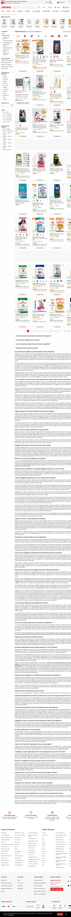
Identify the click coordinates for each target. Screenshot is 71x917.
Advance (5, 77)
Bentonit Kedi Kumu (5, 860)
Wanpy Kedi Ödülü (60, 867)
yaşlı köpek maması (34, 533)
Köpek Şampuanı (32, 852)
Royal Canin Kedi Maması (61, 835)
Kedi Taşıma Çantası (5, 848)
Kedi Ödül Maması (5, 846)
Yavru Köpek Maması (8, 40)
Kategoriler (4, 31)
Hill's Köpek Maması (51, 633)
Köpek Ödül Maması (6, 62)
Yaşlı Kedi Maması (18, 862)
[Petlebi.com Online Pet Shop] (6, 7)
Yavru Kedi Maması (5, 835)
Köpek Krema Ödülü (5, 865)
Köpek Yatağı (31, 850)
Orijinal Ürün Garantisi (6, 883)
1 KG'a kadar (6, 112)
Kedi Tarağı (17, 844)
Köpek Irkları (20, 888)
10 (57, 331)
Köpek (8, 11)
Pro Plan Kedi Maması (60, 832)
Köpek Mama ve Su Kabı (7, 66)
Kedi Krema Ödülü (5, 862)
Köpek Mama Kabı (32, 845)
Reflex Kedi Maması (60, 848)
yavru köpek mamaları (64, 391)
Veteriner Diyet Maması (6, 45)
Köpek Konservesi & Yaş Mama (33, 836)
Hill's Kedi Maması (59, 837)
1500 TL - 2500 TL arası (7, 137)
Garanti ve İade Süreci (39, 888)
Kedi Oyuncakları (4, 851)
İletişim (3, 891)
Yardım (58, 7)
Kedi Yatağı (17, 842)
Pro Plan (43, 832)
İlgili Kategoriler (5, 58)
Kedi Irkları (20, 885)
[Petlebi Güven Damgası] (30, 906)
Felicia (4, 93)
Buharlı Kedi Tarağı (19, 855)
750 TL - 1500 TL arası (7, 133)
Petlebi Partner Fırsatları (6, 885)
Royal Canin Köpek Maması (27, 633)
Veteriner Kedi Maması (33, 861)
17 (64, 331)
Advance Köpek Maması (61, 634)
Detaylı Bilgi (11, 915)
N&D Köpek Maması (27, 634)
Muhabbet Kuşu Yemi (32, 857)
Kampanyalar (46, 11)
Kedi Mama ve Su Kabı (19, 832)
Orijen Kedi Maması (60, 851)
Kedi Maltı (17, 853)
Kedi (3, 11)
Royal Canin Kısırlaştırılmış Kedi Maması (61, 857)
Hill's (4, 97)
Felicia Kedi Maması (60, 846)
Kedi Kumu (3, 842)
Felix (43, 865)
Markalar (27, 11)
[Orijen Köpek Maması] (59, 36)
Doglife (5, 87)
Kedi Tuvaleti (3, 853)
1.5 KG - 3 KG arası (7, 116)
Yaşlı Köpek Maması (7, 42)
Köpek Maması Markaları (5, 73)
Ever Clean (44, 860)
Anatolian (5, 79)
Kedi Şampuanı (18, 851)
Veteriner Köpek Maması (33, 863)
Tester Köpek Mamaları (6, 53)
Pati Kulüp (55, 11)
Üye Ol (43, 7)
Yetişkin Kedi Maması (5, 839)
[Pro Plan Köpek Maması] (38, 36)
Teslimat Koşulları (38, 885)
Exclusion (5, 91)
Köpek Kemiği (4, 68)
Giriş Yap (50, 7)
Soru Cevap (20, 883)
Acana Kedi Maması (60, 842)
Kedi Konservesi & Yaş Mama (7, 844)
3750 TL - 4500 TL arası (7, 143)
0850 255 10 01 (55, 880)
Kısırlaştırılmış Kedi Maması (6, 837)
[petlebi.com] (1, 14)
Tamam (60, 914)
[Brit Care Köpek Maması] (45, 36)
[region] (7, 96)
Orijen (43, 853)
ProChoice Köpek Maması (49, 634)
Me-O (43, 858)
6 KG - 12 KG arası (7, 120)
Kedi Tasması (18, 839)
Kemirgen (20, 11)
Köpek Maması (18, 858)
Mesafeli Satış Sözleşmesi (40, 883)
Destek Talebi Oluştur (56, 889)
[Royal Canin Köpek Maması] (18, 36)
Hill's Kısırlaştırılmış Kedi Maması (60, 861)
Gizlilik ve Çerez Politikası (40, 894)
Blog (19, 880)
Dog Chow (5, 85)
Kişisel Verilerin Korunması (40, 891)
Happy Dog (6, 95)
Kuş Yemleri (30, 854)
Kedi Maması (4, 832)
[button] (46, 56)
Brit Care (5, 83)
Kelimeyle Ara (5, 103)
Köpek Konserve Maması (7, 60)
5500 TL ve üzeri (7, 149)
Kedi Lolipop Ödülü (32, 866)
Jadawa (5, 99)
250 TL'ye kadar (7, 129)
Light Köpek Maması (7, 48)
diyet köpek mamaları (28, 455)
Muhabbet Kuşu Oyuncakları (34, 859)
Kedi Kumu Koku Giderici (20, 835)
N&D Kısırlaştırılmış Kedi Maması (60, 864)
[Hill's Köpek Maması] (25, 36)
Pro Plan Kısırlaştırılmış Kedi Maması (61, 854)
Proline (43, 862)
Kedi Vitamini (17, 837)
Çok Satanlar (36, 11)
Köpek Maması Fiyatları (5, 126)
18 (68, 331)
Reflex (43, 848)
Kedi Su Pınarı (4, 858)
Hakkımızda (4, 880)
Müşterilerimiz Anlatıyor (6, 888)
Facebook (60, 908)
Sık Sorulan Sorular (38, 880)
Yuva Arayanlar (65, 11)
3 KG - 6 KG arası (7, 118)
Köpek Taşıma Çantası (33, 841)
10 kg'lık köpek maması (33, 733)
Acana (4, 76)
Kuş (14, 11)
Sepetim (67, 7)
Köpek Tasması (31, 847)
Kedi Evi (16, 848)
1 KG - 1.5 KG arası (7, 114)
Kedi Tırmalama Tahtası (6, 855)
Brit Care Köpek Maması (61, 633)
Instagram (54, 908)
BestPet (5, 81)
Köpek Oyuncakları (32, 843)
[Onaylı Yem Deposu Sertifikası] (38, 906)
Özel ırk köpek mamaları (20, 550)
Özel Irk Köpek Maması (6, 50)
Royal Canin (44, 835)
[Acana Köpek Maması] (52, 36)
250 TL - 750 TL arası (8, 131)
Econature (5, 89)
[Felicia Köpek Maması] (65, 36)
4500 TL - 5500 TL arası (7, 147)
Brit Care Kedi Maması (60, 844)
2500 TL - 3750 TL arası (7, 140)
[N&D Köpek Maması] (31, 36)
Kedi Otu (16, 846)
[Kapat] (69, 2)
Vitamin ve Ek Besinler (6, 64)
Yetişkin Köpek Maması (6, 38)
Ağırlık (3, 110)
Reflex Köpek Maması (37, 634)
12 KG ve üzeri (6, 121)
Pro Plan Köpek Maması (40, 633)
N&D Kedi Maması (59, 839)
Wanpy (43, 855)
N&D (43, 839)
